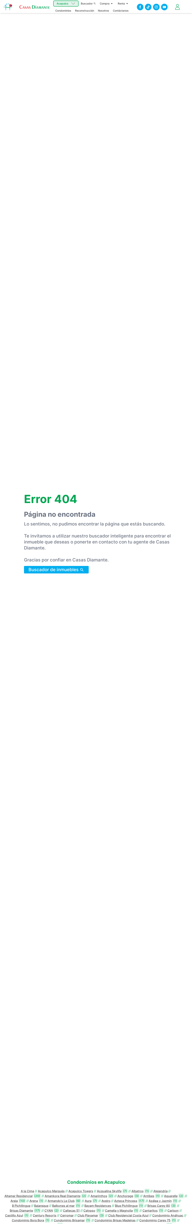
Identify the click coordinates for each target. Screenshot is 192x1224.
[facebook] (140, 7)
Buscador (87, 3)
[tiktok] (148, 7)
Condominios (63, 10)
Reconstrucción (84, 10)
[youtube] (164, 7)
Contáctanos (121, 10)
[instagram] (156, 7)
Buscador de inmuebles (54, 569)
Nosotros (103, 10)
